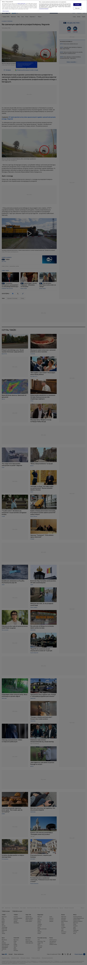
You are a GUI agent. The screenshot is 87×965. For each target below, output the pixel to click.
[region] (43, 6)
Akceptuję (77, 4)
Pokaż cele (77, 8)
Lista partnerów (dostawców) (43, 8)
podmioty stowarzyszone (21, 3)
